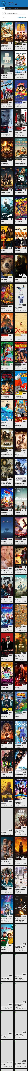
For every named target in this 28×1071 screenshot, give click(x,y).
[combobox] (14, 13)
